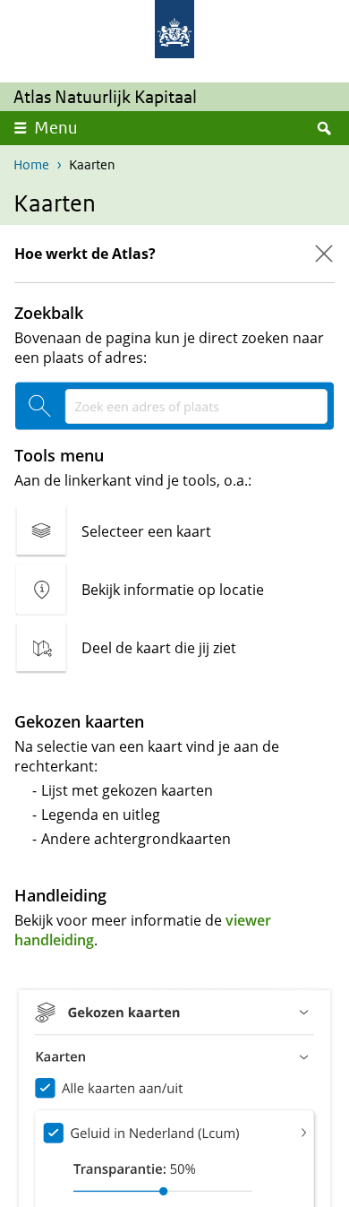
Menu (56, 127)
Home (31, 164)
